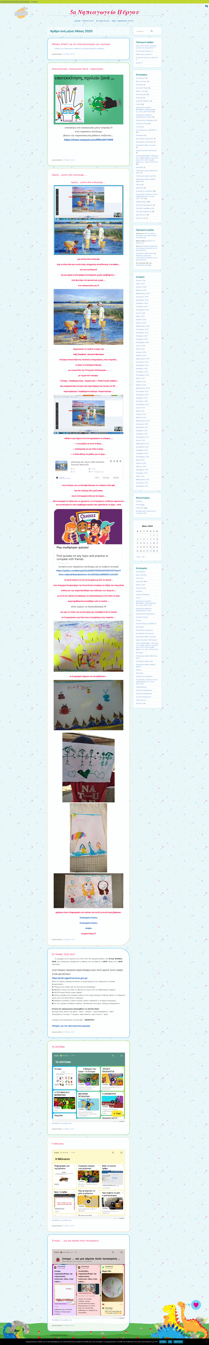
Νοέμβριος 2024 (142, 336)
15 (151, 543)
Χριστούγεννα (141, 215)
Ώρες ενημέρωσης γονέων (123, 20)
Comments (141, 508)
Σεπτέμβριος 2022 (142, 404)
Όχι (170, 1341)
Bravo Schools (141, 81)
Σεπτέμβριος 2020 (142, 457)
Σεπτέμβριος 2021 (142, 437)
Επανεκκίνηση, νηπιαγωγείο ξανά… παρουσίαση (77, 69)
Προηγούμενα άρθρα (58, 1335)
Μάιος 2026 (140, 284)
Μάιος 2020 (140, 460)
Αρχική (77, 20)
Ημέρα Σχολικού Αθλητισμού (147, 150)
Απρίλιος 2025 (141, 319)
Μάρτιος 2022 (141, 417)
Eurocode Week (141, 88)
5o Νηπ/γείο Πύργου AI (144, 51)
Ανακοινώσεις (141, 94)
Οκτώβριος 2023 (142, 372)
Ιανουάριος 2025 (142, 329)
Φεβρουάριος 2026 (143, 293)
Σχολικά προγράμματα (144, 205)
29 (151, 551)
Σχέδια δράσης (141, 202)
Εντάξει (163, 1341)
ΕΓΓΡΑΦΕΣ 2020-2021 (63, 954)
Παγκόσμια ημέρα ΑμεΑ (144, 176)
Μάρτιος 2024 (141, 355)
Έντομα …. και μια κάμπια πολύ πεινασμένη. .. (76, 1240)
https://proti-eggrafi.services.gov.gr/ (69, 978)
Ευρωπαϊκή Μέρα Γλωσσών (146, 145)
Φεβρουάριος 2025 (143, 326)
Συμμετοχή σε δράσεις (144, 191)
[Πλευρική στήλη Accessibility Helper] (206, 6)
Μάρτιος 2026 (141, 290)
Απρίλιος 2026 (141, 287)
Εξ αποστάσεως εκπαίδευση (146, 130)
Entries (140, 504)
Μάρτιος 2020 (141, 466)
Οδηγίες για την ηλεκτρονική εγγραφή (71, 1026)
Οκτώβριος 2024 (142, 339)
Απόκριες (139, 98)
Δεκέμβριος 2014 (142, 486)
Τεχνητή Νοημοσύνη (143, 211)
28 (147, 551)
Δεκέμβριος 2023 (142, 365)
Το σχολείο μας (103, 20)
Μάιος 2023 (140, 378)
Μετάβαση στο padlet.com (62, 1123)
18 (137, 547)
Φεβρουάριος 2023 (143, 388)
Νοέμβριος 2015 (142, 473)
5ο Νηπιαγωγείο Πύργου (104, 12)
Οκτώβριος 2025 (142, 306)
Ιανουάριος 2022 (142, 424)
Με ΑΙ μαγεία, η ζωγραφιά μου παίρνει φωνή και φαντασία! (146, 235)
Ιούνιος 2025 (140, 313)
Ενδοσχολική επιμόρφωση (145, 120)
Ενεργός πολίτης (142, 123)
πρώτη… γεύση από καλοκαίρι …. (88, 182)
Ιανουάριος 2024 (142, 362)
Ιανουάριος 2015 (142, 483)
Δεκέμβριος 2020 (142, 447)
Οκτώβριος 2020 (142, 453)
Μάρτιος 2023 (141, 385)
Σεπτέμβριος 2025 (142, 310)
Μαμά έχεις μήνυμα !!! (144, 54)
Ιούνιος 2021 (140, 440)
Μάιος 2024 (140, 349)
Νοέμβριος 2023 (142, 368)
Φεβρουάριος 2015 (142, 479)
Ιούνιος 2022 (140, 408)
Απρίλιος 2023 (141, 381)
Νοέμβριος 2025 (142, 303)
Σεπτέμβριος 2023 (142, 375)
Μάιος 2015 (140, 476)
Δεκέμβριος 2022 (142, 395)
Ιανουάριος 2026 (142, 297)
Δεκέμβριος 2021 (142, 427)
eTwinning (139, 85)
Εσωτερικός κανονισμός (144, 142)
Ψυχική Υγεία (141, 218)
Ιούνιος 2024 (141, 346)
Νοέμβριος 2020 (142, 450)
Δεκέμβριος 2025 (142, 300)
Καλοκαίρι (139, 167)
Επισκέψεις (140, 135)
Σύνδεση (34, 2)
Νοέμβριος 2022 (142, 398)
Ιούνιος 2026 (140, 280)
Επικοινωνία (88, 20)
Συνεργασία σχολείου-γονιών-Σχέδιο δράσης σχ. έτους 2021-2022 (147, 196)
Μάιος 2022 (140, 411)
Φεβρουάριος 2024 (143, 359)
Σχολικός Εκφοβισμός (144, 208)
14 (147, 543)
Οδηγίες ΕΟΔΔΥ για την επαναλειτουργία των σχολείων (81, 44)
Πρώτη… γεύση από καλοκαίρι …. (69, 175)
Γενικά (138, 104)
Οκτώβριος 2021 (142, 434)
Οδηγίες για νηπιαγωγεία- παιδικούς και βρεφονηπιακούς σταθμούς (79, 48)
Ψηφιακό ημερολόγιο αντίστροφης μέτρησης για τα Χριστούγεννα (147, 248)
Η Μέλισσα (58, 1143)
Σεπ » (144, 557)
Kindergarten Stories (88, 918)
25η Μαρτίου (140, 78)
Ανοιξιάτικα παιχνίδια (143, 265)
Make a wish (140, 91)
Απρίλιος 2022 (141, 414)
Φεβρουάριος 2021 (142, 443)
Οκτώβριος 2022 (142, 401)
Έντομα (138, 127)
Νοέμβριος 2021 (142, 430)
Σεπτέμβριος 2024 (142, 342)
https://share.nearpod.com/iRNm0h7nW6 (88, 139)
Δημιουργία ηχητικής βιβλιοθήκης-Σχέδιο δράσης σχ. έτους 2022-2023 (146, 110)
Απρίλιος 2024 (141, 352)
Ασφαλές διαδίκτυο (143, 101)
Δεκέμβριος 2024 (142, 333)
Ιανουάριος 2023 (142, 391)
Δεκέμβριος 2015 (142, 470)
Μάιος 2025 (140, 316)
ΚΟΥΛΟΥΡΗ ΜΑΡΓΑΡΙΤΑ (144, 253)
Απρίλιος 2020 (141, 463)
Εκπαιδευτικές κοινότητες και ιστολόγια (15, 2)
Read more (178, 1341)
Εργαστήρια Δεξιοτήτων (144, 138)
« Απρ (138, 557)
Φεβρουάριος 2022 (143, 421)
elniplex (88, 928)
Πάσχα (138, 184)
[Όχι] (206, 1342)
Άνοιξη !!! (139, 63)
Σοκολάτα (139, 188)
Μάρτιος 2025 (141, 323)
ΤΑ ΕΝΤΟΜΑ (58, 1047)
